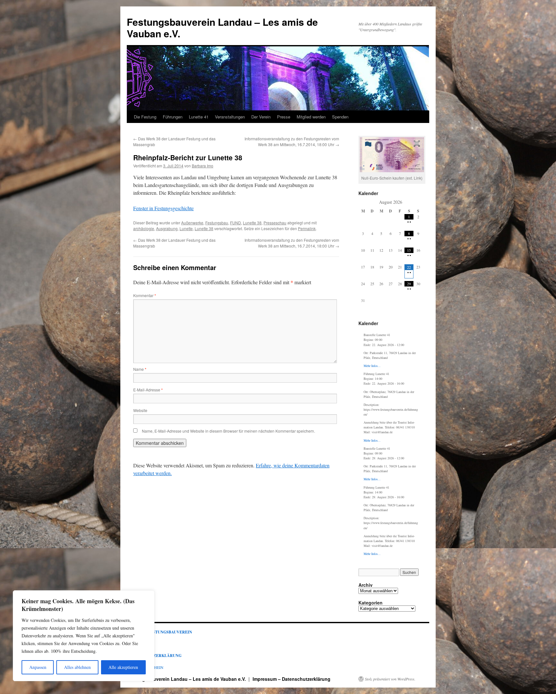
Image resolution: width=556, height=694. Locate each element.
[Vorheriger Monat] (363, 202)
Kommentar (144, 295)
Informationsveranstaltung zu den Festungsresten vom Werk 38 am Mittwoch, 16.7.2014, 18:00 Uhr (292, 141)
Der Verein (261, 117)
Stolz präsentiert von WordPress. (390, 678)
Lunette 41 (198, 117)
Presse (283, 117)
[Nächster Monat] (418, 202)
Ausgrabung (167, 228)
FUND (235, 222)
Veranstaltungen (230, 117)
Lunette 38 (252, 222)
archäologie (143, 228)
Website (140, 410)
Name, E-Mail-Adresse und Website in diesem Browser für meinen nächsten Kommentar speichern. (228, 431)
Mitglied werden (311, 117)
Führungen (172, 117)
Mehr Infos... (372, 365)
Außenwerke (192, 222)
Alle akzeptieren (123, 667)
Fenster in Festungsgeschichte (163, 208)
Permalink (307, 228)
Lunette (186, 228)
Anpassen (37, 667)
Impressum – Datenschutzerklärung (291, 679)
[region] (83, 635)
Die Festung (145, 117)
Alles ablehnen (77, 667)
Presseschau (275, 222)
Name (139, 369)
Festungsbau (216, 222)
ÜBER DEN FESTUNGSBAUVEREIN (159, 632)
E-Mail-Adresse (148, 389)
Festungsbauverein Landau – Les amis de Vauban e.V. (222, 27)
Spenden (340, 117)
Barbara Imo (202, 165)
